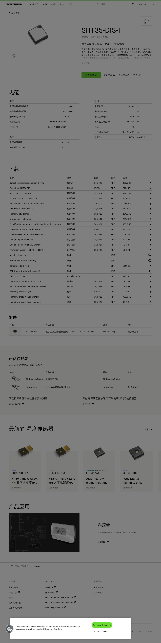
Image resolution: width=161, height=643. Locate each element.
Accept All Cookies (102, 625)
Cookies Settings (102, 632)
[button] (10, 629)
